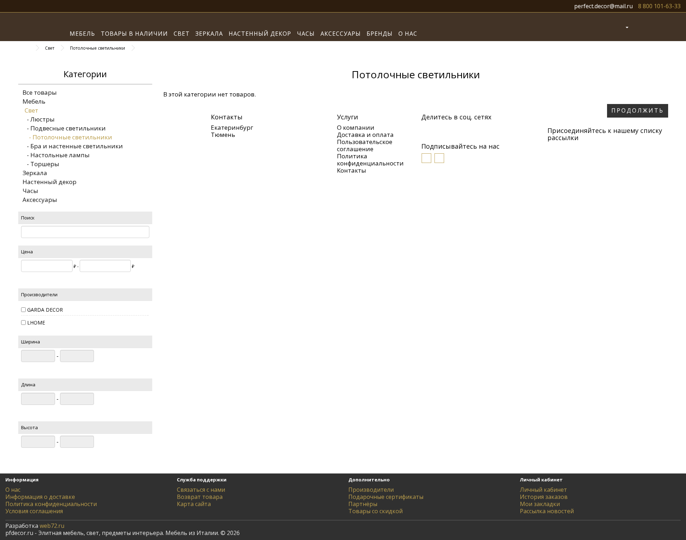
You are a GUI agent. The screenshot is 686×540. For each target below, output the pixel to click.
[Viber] (458, 128)
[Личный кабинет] (621, 27)
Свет (182, 34)
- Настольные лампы (56, 155)
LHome (36, 322)
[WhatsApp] (468, 128)
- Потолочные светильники (68, 137)
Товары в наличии (134, 34)
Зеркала (209, 34)
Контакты (351, 170)
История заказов (544, 497)
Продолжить (637, 110)
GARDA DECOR (45, 309)
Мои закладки (540, 504)
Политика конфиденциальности (370, 159)
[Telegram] (479, 128)
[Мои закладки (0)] (638, 27)
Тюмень (223, 134)
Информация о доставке (40, 497)
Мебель (82, 34)
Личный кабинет (543, 490)
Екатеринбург (232, 127)
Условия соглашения (34, 511)
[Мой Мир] (447, 128)
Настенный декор (260, 34)
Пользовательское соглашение (364, 145)
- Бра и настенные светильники (73, 146)
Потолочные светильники (97, 48)
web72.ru (52, 526)
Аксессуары (340, 34)
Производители (371, 490)
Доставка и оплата (365, 134)
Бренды (380, 34)
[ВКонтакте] (426, 128)
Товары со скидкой (375, 511)
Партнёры (362, 504)
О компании (355, 127)
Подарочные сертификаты (385, 497)
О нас (407, 34)
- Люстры (39, 119)
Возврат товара (200, 497)
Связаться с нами (201, 490)
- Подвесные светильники (64, 128)
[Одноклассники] (436, 128)
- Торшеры (41, 164)
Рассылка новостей (547, 511)
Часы (306, 34)
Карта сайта (194, 504)
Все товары (40, 92)
